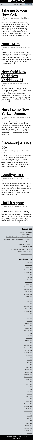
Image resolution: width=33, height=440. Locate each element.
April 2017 (29, 301)
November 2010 (28, 377)
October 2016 (28, 308)
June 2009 (29, 416)
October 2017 (28, 291)
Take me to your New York (14, 12)
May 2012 (29, 335)
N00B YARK (10, 44)
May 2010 (29, 391)
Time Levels (29, 241)
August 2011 (29, 355)
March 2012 (29, 338)
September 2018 (28, 272)
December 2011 (28, 345)
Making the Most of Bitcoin (25, 251)
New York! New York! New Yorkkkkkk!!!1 (13, 76)
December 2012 (28, 330)
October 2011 (28, 350)
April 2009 (29, 420)
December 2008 (28, 428)
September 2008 (28, 430)
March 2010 (29, 396)
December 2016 (28, 306)
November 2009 (28, 406)
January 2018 (28, 284)
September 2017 (28, 294)
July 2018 (29, 274)
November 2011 (28, 347)
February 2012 (28, 340)
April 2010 (29, 394)
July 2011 (29, 357)
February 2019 (28, 265)
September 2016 (28, 311)
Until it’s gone (12, 203)
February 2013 (28, 328)
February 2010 (28, 398)
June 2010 (29, 389)
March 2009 (29, 423)
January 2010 (28, 401)
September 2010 (28, 381)
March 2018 (29, 279)
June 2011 (29, 360)
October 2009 (28, 408)
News (21, 4)
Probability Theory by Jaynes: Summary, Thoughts (19, 237)
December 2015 (28, 325)
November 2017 (28, 289)
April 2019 (29, 262)
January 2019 (28, 267)
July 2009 (29, 413)
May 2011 (29, 362)
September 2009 (28, 411)
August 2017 (29, 296)
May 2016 (29, 318)
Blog (9, 4)
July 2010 (29, 386)
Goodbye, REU (12, 175)
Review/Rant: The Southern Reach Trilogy (21, 249)
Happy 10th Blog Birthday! (25, 244)
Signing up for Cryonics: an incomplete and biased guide (17, 239)
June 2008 (29, 433)
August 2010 (29, 384)
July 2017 (29, 299)
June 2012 (29, 333)
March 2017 (29, 304)
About (3, 4)
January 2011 (28, 372)
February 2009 (28, 425)
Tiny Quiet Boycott (27, 234)
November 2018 (28, 269)
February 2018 (28, 282)
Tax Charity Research (26, 246)
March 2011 (29, 367)
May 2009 (29, 418)
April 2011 (29, 364)
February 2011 (28, 369)
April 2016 (29, 321)
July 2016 (29, 313)
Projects (15, 4)
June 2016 (29, 316)
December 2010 (28, 374)
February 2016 (28, 323)
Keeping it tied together (26, 232)
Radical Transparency (26, 254)
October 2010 (28, 379)
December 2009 (28, 403)
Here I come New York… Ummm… (15, 111)
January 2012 (28, 342)
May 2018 (29, 277)
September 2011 (28, 352)
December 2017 (28, 287)
